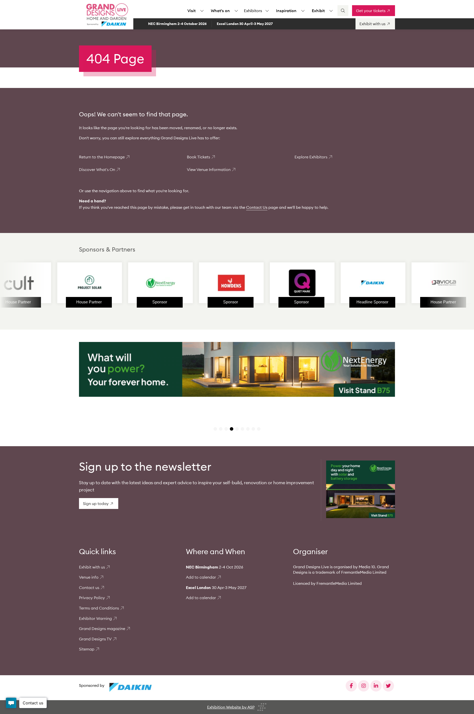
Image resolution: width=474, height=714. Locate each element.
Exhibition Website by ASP (231, 707)
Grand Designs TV (95, 638)
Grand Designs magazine (102, 628)
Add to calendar (201, 577)
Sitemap (86, 649)
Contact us (89, 587)
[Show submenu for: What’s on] (236, 10)
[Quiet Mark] (272, 283)
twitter (388, 686)
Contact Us (256, 207)
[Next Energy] (130, 283)
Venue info (89, 577)
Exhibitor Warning (95, 618)
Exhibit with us (92, 567)
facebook (351, 686)
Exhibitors (253, 10)
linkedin (376, 686)
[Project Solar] (59, 283)
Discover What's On (97, 169)
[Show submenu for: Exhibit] (331, 10)
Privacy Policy (92, 597)
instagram (363, 686)
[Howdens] (201, 283)
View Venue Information (209, 169)
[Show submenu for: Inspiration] (303, 10)
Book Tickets (198, 156)
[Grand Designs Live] (106, 14)
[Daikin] (343, 283)
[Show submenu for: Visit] (202, 10)
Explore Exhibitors (311, 156)
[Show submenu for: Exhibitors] (267, 10)
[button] (215, 429)
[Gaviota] (414, 283)
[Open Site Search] (342, 10)
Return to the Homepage (102, 156)
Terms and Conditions (99, 608)
